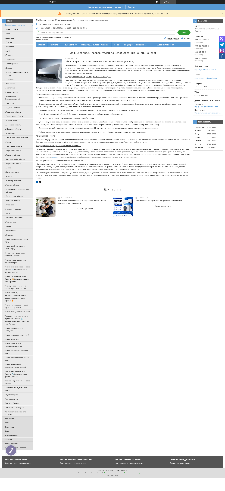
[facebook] (37, 182)
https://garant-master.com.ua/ (206, 69)
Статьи (7, 423)
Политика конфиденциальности (135, 473)
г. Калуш (8, 142)
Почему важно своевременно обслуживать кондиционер (159, 200)
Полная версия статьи (85, 208)
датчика (55, 157)
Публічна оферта (11, 435)
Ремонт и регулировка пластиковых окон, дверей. (15, 365)
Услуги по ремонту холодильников (18, 463)
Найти (184, 32)
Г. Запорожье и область (14, 116)
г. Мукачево (9, 205)
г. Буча (7, 51)
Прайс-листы (9, 427)
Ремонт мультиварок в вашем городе (16, 240)
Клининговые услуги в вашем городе (16, 389)
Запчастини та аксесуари (14, 407)
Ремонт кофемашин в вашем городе (16, 351)
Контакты (54, 45)
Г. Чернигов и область (13, 150)
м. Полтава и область (13, 129)
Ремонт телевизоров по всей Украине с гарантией (16, 306)
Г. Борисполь (10, 59)
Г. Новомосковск (11, 92)
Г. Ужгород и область (13, 200)
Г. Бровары (9, 55)
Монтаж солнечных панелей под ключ (16, 413)
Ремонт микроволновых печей (17, 335)
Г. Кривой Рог (10, 83)
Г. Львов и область (12, 120)
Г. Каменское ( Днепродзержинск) (12, 97)
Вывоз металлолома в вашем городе (17, 358)
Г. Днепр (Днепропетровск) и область (16, 73)
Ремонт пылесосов (12, 339)
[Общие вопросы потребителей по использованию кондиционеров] (49, 71)
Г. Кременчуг (10, 133)
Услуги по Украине (12, 403)
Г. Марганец (9, 79)
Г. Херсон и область (12, 155)
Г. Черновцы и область (13, 209)
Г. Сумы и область (11, 172)
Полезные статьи (46, 20)
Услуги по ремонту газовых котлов (73, 463)
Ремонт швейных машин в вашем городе (15, 247)
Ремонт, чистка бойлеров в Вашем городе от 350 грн (15, 287)
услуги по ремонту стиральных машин (129, 463)
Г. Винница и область (13, 125)
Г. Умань (8, 226)
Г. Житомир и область (13, 181)
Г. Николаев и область (13, 146)
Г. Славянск (9, 235)
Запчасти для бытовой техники (94, 45)
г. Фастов (8, 68)
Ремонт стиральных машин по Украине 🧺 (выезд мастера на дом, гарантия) (17, 279)
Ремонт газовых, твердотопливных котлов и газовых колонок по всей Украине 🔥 (15, 297)
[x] (40, 182)
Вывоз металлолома (165, 45)
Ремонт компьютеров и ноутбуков (14, 329)
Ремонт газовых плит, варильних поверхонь (13, 344)
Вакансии (8, 439)
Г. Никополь (9, 103)
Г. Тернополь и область (14, 196)
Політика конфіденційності (180, 463)
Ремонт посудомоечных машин (17, 312)
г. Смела (8, 168)
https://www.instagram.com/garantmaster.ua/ (208, 113)
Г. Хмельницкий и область (15, 159)
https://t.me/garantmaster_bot (206, 107)
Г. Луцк (7, 213)
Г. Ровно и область (12, 185)
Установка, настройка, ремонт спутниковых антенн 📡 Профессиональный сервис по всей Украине (17, 320)
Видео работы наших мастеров (138, 45)
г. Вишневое (9, 46)
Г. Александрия (11, 222)
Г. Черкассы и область (13, 163)
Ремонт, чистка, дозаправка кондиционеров (15, 261)
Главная (41, 45)
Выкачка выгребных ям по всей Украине (17, 382)
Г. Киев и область (11, 29)
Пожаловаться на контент (113, 473)
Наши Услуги (69, 45)
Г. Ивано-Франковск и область (16, 138)
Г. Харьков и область (13, 112)
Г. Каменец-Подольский (14, 218)
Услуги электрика (11, 394)
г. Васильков (9, 38)
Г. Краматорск (10, 230)
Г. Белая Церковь (11, 64)
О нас (7, 431)
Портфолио (9, 418)
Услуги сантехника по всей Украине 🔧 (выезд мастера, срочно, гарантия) (16, 374)
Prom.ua (124, 470)
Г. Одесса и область (12, 107)
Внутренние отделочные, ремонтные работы (15, 254)
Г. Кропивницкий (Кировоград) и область (17, 190)
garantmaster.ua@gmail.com (206, 78)
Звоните (131, 7)
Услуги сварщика (11, 399)
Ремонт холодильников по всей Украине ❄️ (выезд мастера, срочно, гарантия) (17, 269)
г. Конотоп (8, 176)
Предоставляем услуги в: (15, 25)
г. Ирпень (8, 33)
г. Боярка (8, 42)
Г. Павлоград (10, 88)
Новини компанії (11, 443)
